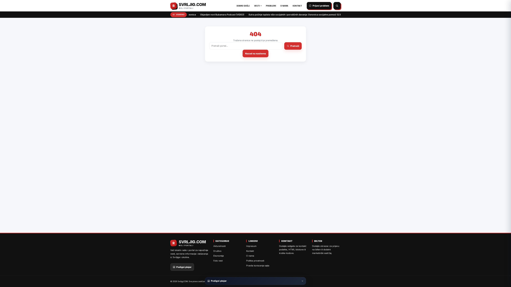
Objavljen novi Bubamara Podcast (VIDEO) (211, 14)
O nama (284, 6)
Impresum (251, 246)
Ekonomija (218, 255)
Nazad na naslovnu (255, 53)
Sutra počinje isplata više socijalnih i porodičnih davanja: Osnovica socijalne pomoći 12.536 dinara (289, 14)
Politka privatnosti (255, 260)
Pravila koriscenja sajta (257, 265)
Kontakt (297, 6)
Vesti (257, 6)
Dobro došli (243, 6)
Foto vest (218, 260)
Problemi (271, 6)
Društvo (217, 251)
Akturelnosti (219, 246)
